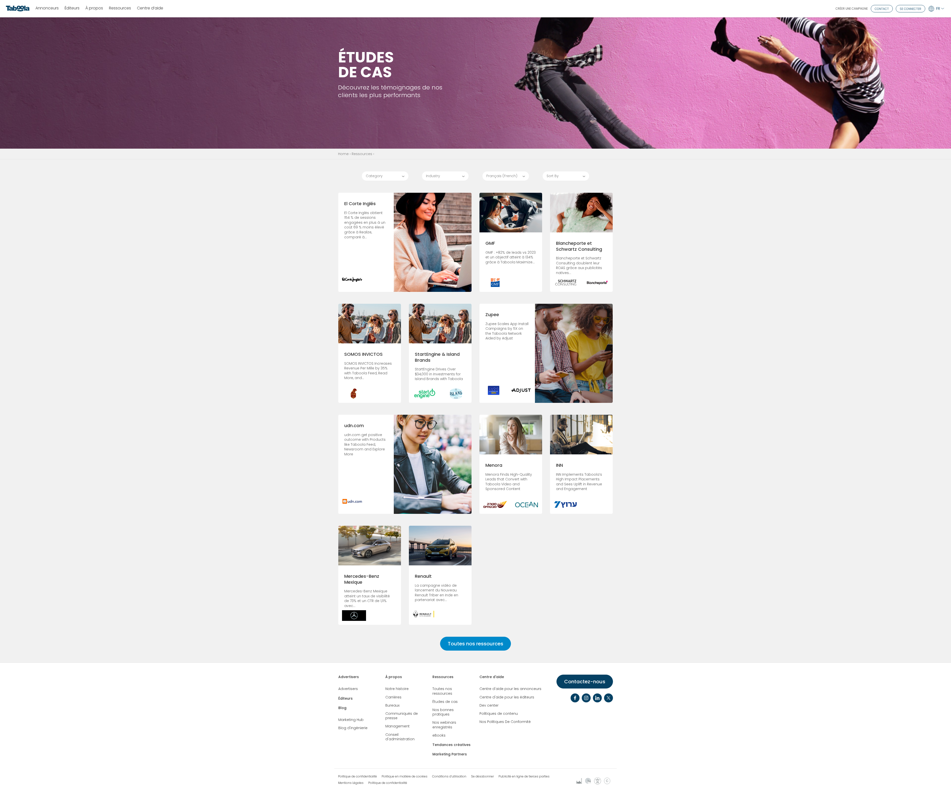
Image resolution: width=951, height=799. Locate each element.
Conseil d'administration (400, 736)
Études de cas (445, 701)
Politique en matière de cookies (404, 776)
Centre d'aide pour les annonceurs (510, 689)
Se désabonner (482, 776)
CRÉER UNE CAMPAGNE (852, 8)
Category (374, 175)
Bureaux (392, 705)
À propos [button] (94, 8)
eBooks (439, 735)
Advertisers (348, 677)
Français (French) (501, 175)
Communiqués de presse (401, 715)
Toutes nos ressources (475, 643)
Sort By (553, 175)
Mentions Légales (351, 783)
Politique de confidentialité (357, 776)
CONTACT (882, 9)
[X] (608, 697)
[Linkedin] (597, 697)
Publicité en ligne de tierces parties (524, 776)
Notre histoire (397, 689)
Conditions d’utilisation (449, 776)
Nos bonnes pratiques (443, 712)
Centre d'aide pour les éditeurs (506, 697)
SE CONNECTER (910, 9)
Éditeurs (72, 8)
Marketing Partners (449, 754)
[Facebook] (575, 697)
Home (343, 154)
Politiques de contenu (498, 713)
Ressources (362, 154)
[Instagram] (586, 697)
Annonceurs (47, 8)
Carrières (393, 697)
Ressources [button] (120, 8)
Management (397, 726)
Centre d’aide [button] (150, 8)
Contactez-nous (584, 681)
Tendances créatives (451, 745)
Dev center (489, 705)
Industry (433, 175)
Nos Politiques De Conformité (505, 721)
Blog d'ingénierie (353, 728)
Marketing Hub (351, 719)
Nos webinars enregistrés (444, 724)
